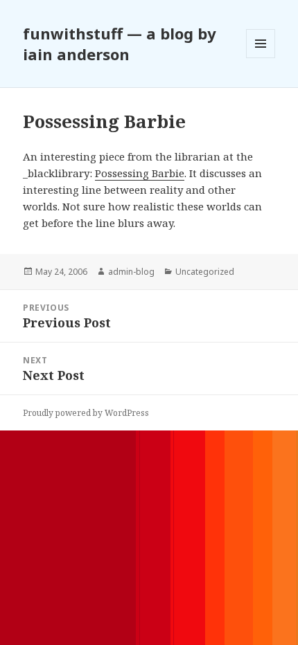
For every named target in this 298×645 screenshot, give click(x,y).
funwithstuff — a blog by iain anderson (119, 43)
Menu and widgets (261, 57)
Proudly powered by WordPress (86, 413)
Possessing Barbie (139, 173)
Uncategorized (204, 272)
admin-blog (131, 272)
